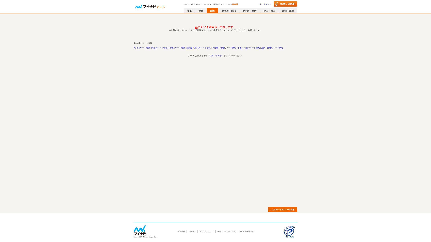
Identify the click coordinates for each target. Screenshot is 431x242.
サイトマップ (265, 4)
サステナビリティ (206, 231)
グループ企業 (230, 231)
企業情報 (181, 231)
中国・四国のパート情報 (249, 48)
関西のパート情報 (159, 48)
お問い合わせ (215, 55)
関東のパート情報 (142, 48)
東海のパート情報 (177, 48)
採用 (219, 231)
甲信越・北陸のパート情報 (224, 48)
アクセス (192, 231)
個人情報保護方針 (246, 231)
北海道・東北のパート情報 (198, 48)
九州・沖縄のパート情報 (272, 48)
